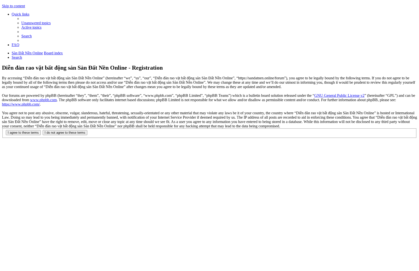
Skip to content (13, 6)
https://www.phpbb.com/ (21, 104)
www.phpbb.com (43, 100)
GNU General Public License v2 (339, 95)
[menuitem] (36, 23)
